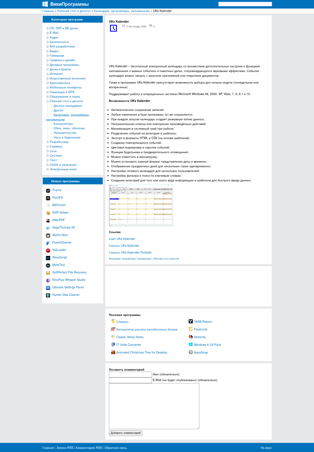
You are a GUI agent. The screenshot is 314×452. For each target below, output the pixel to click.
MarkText (58, 265)
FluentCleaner (62, 242)
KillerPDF (58, 220)
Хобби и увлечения (63, 164)
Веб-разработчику (62, 46)
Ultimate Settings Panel (68, 287)
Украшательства (65, 132)
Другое (58, 110)
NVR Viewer (60, 212)
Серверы (56, 146)
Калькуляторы (63, 123)
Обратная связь (115, 447)
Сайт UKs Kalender (122, 238)
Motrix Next (60, 235)
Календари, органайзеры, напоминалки (122, 11)
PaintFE (57, 197)
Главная (48, 11)
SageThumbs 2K (63, 227)
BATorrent (59, 205)
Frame (56, 190)
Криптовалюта (60, 83)
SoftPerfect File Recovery (69, 272)
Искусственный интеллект (68, 78)
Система (56, 155)
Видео (54, 51)
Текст (53, 160)
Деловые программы (64, 64)
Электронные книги (63, 169)
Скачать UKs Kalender (124, 245)
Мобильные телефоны (66, 87)
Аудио (54, 37)
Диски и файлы (60, 69)
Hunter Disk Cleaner (66, 294)
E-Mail (54, 32)
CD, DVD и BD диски (64, 28)
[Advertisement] (188, 49)
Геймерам (57, 55)
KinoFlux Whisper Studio (68, 279)
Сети (53, 151)
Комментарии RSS (89, 447)
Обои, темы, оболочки (69, 128)
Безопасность (59, 42)
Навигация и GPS (62, 92)
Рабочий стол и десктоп (74, 11)
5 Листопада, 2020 (136, 26)
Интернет (56, 73)
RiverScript (59, 257)
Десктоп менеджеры (68, 105)
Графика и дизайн (62, 60)
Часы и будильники (67, 137)
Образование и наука (65, 96)
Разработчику (59, 141)
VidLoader (59, 250)
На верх (266, 447)
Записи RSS (64, 447)
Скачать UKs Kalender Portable (130, 252)
